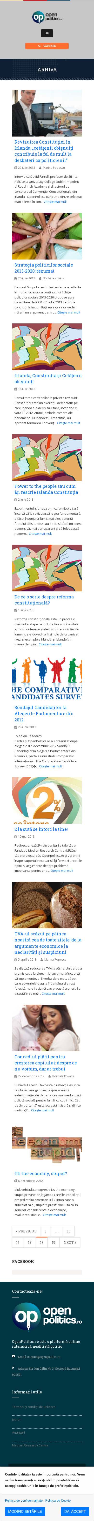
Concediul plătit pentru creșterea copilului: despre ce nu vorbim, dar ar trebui (45, 1063)
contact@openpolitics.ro (43, 1357)
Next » (70, 1242)
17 (30, 1242)
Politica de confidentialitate (24, 1500)
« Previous (26, 1231)
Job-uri (16, 1419)
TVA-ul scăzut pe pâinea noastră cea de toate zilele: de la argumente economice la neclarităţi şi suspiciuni (47, 943)
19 (53, 1242)
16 (18, 1242)
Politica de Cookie (58, 1500)
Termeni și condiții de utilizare (33, 1407)
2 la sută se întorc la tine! (41, 829)
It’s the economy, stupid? (40, 1173)
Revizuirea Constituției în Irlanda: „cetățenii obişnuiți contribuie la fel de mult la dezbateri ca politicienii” (44, 151)
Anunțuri (18, 1432)
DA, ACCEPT (75, 1511)
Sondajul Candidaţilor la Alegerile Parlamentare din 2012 (44, 713)
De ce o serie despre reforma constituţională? (44, 600)
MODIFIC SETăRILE (25, 1511)
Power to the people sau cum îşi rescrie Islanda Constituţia (46, 489)
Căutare (49, 45)
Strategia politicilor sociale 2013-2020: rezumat (43, 268)
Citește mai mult (55, 201)
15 (68, 1231)
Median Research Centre (30, 1445)
